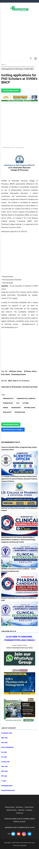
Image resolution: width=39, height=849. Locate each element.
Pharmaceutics (8, 398)
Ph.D (17, 403)
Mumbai (5, 407)
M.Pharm (26, 403)
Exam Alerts (7, 412)
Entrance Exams (29, 407)
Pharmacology (8, 403)
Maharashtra (16, 407)
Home (3, 64)
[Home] (19, 8)
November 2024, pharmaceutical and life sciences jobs (17, 67)
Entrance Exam (20, 412)
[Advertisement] (19, 33)
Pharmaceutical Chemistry (26, 398)
